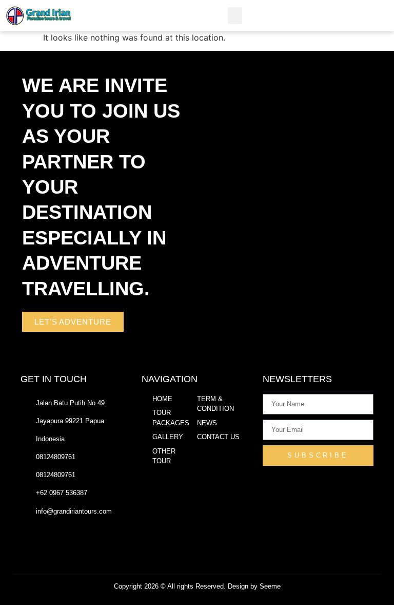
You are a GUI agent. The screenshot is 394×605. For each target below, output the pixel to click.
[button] (235, 15)
